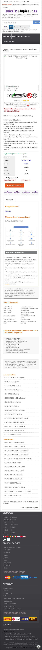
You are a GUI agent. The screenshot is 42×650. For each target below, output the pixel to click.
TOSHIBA (13, 519)
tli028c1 (6, 555)
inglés (23, 647)
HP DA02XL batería (12, 394)
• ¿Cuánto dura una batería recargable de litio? (17, 634)
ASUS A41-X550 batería (13, 414)
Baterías (14, 36)
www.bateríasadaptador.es (21, 643)
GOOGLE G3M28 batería (13, 475)
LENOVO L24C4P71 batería (14, 442)
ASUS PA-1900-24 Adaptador (15, 378)
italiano (28, 647)
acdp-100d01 (7, 550)
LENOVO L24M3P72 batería (15, 446)
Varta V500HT (8, 312)
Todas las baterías (15, 49)
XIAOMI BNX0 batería (13, 463)
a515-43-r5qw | (10, 31)
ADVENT (12, 532)
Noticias (6, 591)
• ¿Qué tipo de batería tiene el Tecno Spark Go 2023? (19, 636)
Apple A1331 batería (12, 406)
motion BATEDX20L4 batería (15, 410)
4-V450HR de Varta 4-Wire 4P (13, 338)
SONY (12, 522)
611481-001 (7, 565)
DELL (5, 522)
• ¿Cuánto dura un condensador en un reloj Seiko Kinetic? (21, 639)
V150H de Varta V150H (12, 346)
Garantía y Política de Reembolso (14, 598)
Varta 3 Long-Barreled (27, 306)
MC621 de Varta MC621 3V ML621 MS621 (17, 352)
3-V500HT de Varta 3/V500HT (13, 343)
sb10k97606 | (24, 29)
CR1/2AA (8, 211)
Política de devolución (33, 4)
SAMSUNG (13, 517)
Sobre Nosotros (7, 41)
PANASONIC (14, 525)
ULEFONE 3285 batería (13, 495)
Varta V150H (7, 310)
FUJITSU (6, 519)
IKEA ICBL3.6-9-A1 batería (14, 471)
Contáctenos (5, 7)
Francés (19, 647)
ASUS (5, 527)
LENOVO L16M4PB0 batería (15, 487)
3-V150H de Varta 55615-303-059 (14, 350)
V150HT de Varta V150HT (12, 344)
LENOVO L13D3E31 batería (15, 426)
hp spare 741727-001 (19, 31)
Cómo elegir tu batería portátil (29, 507)
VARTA (25, 49)
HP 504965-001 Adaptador (14, 390)
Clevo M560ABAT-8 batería (14, 430)
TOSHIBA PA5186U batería (14, 422)
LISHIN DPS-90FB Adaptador (15, 398)
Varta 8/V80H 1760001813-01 (29, 308)
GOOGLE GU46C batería (14, 479)
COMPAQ (13, 527)
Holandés (33, 647)
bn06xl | (19, 29)
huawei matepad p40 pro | (10, 29)
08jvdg (5, 568)
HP (4, 532)
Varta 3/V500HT (8, 308)
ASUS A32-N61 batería (13, 434)
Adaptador (20, 36)
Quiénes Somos (16, 4)
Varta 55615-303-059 (9, 316)
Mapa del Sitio (8, 601)
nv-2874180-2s (17, 547)
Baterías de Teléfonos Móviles (13, 609)
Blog (13, 41)
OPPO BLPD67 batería (13, 483)
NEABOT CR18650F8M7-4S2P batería (18, 458)
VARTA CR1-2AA (19, 289)
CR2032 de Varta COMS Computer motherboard (18, 349)
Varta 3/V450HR (25, 319)
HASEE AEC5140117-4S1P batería (17, 450)
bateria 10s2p (8, 547)
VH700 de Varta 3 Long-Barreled (14, 340)
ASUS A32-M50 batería (13, 386)
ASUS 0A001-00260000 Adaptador (17, 418)
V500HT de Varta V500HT (12, 347)
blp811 (5, 560)
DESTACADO (27, 36)
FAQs (5, 596)
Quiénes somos (8, 588)
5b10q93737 (7, 563)
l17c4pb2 (6, 557)
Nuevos (9, 36)
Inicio (4, 36)
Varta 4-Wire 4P (8, 306)
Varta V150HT (25, 310)
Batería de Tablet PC (10, 606)
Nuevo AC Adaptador (10, 603)
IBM (11, 530)
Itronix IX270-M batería (13, 402)
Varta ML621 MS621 (9, 319)
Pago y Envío (8, 593)
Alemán (14, 647)
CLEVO (6, 530)
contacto (7, 284)
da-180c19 (7, 552)
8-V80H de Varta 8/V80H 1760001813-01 (16, 341)
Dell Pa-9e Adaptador (12, 382)
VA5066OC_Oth (26, 160)
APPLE (6, 517)
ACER (5, 525)
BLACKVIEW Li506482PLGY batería (18, 491)
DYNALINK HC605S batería (15, 467)
